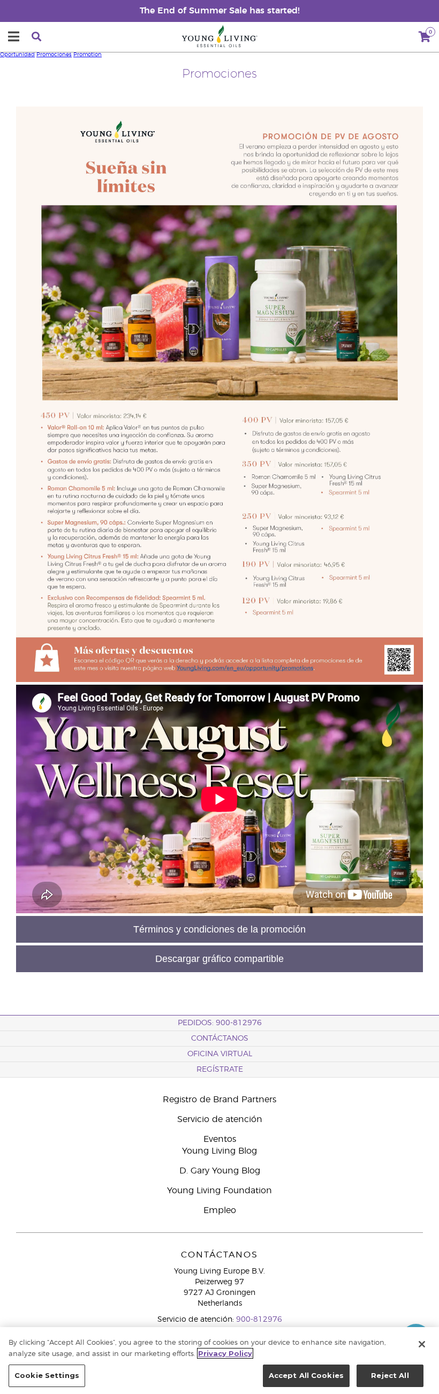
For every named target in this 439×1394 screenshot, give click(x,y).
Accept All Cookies (306, 1375)
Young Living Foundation (219, 1190)
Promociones (54, 54)
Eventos (219, 1139)
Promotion (87, 54)
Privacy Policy (225, 1353)
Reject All (389, 1375)
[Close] (422, 1344)
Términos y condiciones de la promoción (219, 929)
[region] (219, 1360)
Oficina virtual (219, 1054)
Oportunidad (17, 54)
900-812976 (259, 1319)
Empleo (219, 1210)
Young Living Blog (219, 1151)
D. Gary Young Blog (219, 1170)
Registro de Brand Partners (219, 1099)
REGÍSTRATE (219, 1069)
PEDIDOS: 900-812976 (220, 1023)
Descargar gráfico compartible (219, 959)
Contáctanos (219, 1038)
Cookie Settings (46, 1375)
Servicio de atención (219, 1119)
